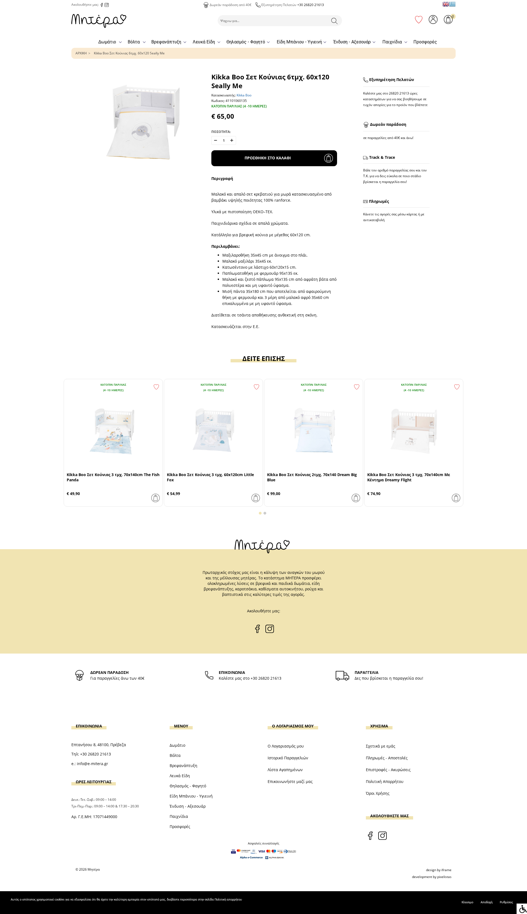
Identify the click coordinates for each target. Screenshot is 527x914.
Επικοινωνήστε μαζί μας (290, 781)
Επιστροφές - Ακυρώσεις (388, 769)
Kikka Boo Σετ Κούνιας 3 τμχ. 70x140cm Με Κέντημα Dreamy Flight (408, 477)
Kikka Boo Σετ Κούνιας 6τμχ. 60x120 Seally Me (129, 53)
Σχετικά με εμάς (380, 746)
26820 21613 (399, 93)
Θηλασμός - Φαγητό (245, 42)
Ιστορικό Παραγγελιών (288, 757)
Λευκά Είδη (204, 42)
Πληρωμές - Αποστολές (387, 757)
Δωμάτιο (107, 42)
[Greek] (452, 4)
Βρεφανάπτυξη (166, 42)
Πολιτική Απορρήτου (384, 781)
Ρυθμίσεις (506, 902)
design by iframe (439, 870)
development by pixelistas (432, 876)
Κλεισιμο (467, 902)
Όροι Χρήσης (377, 793)
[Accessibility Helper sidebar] (522, 909)
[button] (260, 513)
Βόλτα (134, 42)
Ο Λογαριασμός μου (286, 746)
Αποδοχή (486, 902)
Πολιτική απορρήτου (228, 899)
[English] (445, 4)
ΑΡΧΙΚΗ (81, 53)
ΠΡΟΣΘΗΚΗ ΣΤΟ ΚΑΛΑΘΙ (268, 157)
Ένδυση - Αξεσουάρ (352, 42)
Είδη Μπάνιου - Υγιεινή (299, 42)
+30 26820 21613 (310, 4)
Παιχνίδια (392, 42)
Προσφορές (425, 42)
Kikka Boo (244, 95)
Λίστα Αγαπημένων (285, 769)
